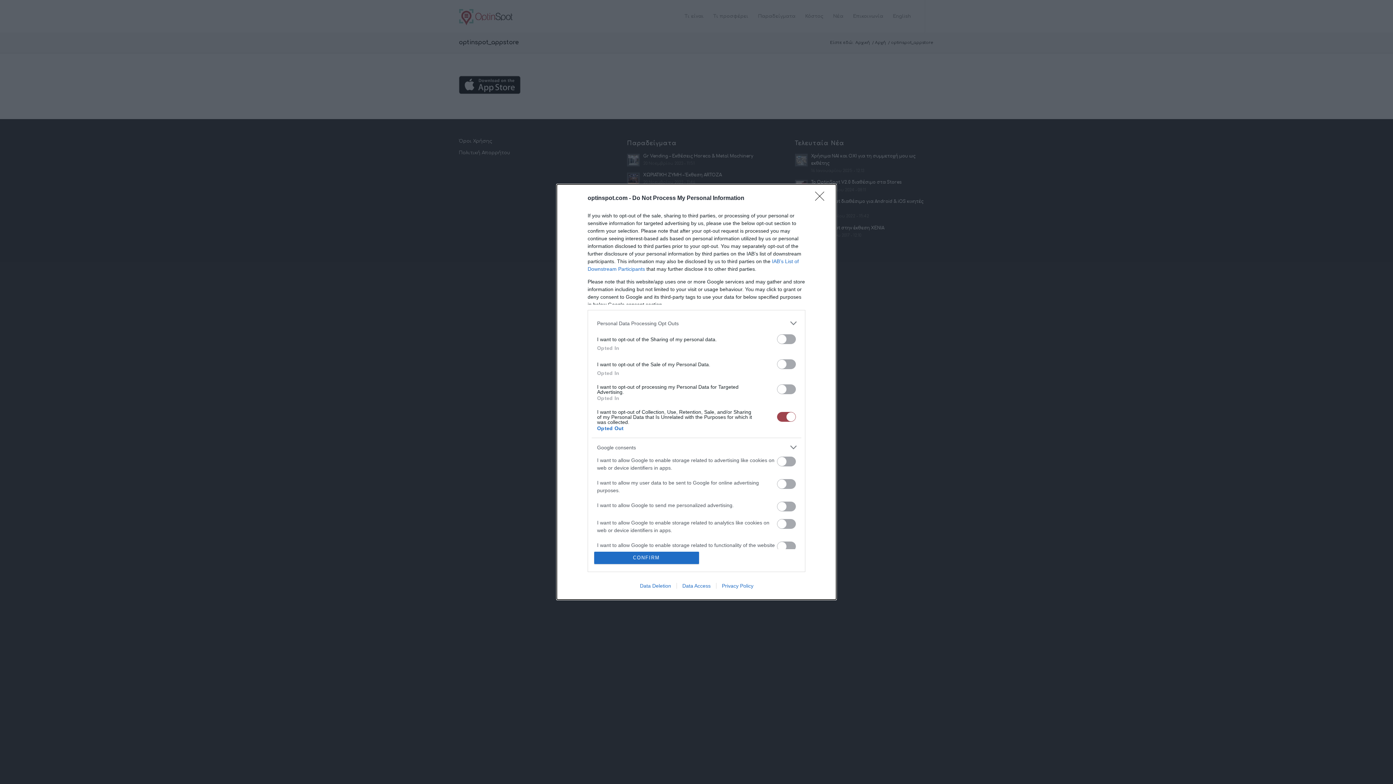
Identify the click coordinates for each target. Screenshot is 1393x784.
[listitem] (696, 323)
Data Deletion (655, 586)
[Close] (822, 198)
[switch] (786, 339)
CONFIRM (646, 557)
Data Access (696, 586)
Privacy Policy (737, 586)
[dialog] (696, 392)
